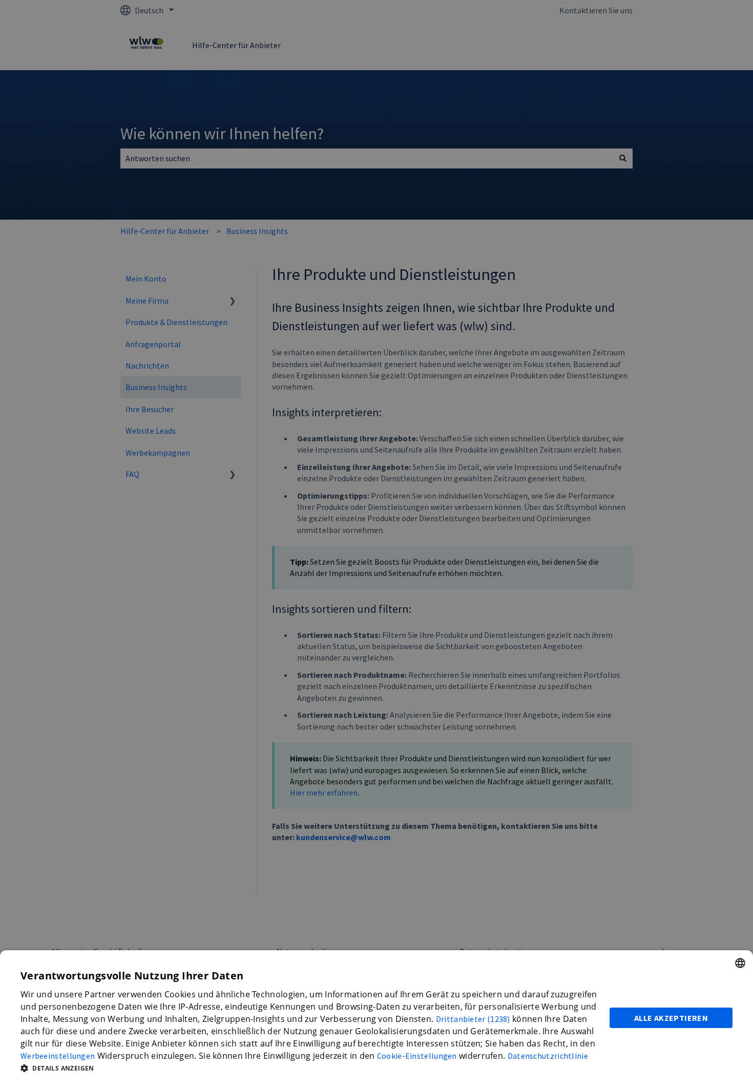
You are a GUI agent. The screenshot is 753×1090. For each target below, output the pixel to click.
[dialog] (376, 1020)
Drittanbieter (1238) (473, 1019)
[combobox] (740, 963)
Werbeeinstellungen (57, 1056)
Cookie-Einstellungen (417, 1056)
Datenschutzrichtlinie (548, 1056)
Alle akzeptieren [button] (671, 1018)
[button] (308, 1068)
